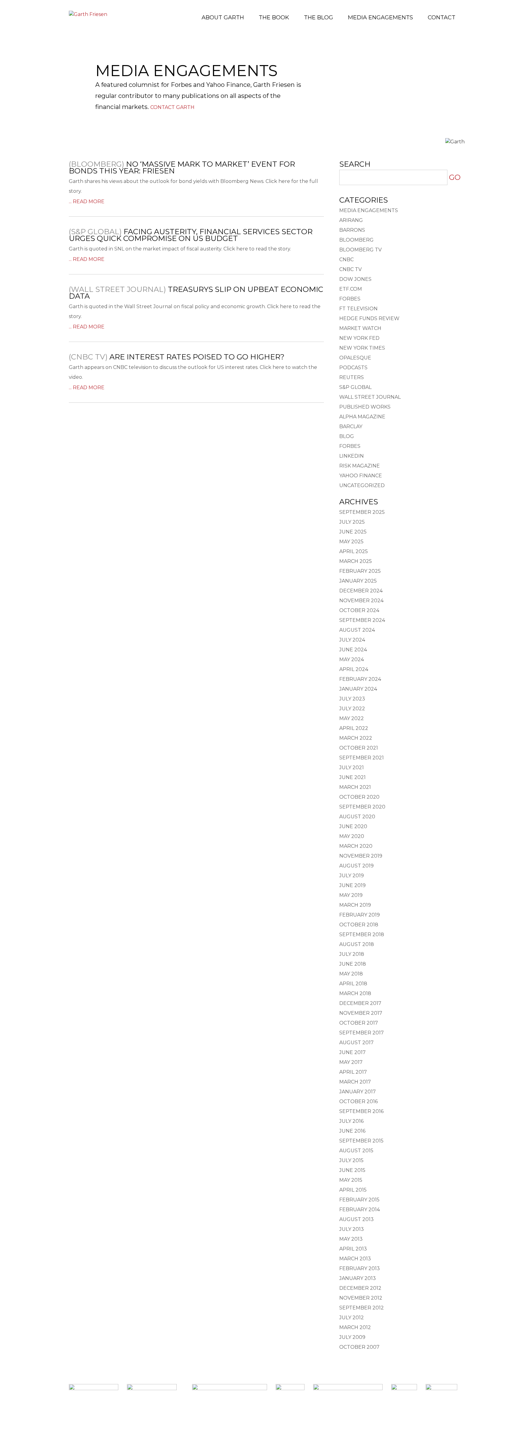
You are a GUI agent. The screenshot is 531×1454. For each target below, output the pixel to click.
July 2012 (351, 1317)
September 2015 (361, 1141)
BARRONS (352, 230)
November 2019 (360, 856)
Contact (441, 17)
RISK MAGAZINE (359, 466)
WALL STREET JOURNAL (370, 397)
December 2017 (360, 1003)
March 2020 (355, 846)
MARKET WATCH (360, 328)
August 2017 (356, 1042)
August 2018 (356, 944)
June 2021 (352, 777)
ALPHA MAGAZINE (362, 417)
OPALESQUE (355, 358)
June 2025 (353, 532)
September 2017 (361, 1033)
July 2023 (352, 699)
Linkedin (265, 1426)
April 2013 (353, 1249)
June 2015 (352, 1170)
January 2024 (358, 689)
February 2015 (359, 1200)
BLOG (346, 436)
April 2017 (353, 1072)
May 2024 (351, 659)
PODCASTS (353, 367)
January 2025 (358, 581)
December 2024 (361, 591)
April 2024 (353, 669)
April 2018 (353, 984)
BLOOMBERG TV (360, 250)
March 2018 (355, 993)
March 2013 (355, 1259)
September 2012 (361, 1308)
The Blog (318, 17)
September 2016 (361, 1111)
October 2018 (358, 925)
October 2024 (359, 610)
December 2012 (360, 1288)
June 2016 (352, 1131)
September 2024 (362, 620)
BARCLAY (350, 426)
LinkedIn (351, 456)
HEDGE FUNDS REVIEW (369, 318)
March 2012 (355, 1327)
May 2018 (351, 974)
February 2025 (360, 571)
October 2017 (358, 1023)
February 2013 (359, 1268)
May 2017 (351, 1062)
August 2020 (357, 817)
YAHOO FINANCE (360, 476)
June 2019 (352, 885)
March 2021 (355, 787)
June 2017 (352, 1052)
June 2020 (353, 826)
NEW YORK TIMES (362, 348)
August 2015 (356, 1151)
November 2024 (361, 600)
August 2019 (356, 866)
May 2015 (350, 1180)
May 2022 (351, 718)
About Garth (223, 17)
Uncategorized (362, 485)
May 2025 (351, 542)
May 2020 (351, 836)
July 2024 (352, 640)
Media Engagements (380, 17)
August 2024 (357, 630)
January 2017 (357, 1092)
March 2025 (355, 561)
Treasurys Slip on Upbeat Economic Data (196, 292)
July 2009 (352, 1337)
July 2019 (351, 875)
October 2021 (358, 748)
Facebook (247, 1426)
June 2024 (353, 650)
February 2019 (359, 915)
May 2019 (351, 895)
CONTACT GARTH (172, 107)
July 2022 (352, 708)
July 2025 (352, 522)
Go (455, 177)
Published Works (365, 407)
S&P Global (355, 387)
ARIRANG (351, 220)
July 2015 (351, 1160)
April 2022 (353, 728)
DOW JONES (355, 279)
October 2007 (359, 1347)
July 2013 (351, 1229)
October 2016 (358, 1101)
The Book (274, 17)
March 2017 (355, 1082)
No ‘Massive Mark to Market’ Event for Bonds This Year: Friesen (182, 167)
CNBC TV (350, 269)
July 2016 (351, 1121)
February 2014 (359, 1209)
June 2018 (352, 964)
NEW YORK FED (359, 338)
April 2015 (353, 1190)
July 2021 (351, 767)
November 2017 (360, 1013)
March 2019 (355, 905)
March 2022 (355, 738)
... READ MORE (86, 201)
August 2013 (356, 1219)
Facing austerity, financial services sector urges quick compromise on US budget (191, 235)
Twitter (283, 1426)
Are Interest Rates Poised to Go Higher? (197, 356)
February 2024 (360, 679)
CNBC (346, 259)
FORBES (349, 299)
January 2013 (357, 1278)
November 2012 (360, 1298)
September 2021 (361, 758)
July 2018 (351, 954)
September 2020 (362, 807)
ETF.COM (350, 289)
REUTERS (351, 377)
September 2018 (361, 934)
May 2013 (351, 1239)
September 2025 (362, 512)
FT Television (358, 309)
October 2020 (359, 797)
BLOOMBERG (356, 240)
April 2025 (353, 551)
